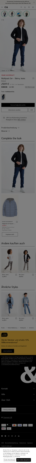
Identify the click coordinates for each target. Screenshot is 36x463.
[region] (18, 455)
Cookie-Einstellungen (9, 459)
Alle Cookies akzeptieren (23, 459)
